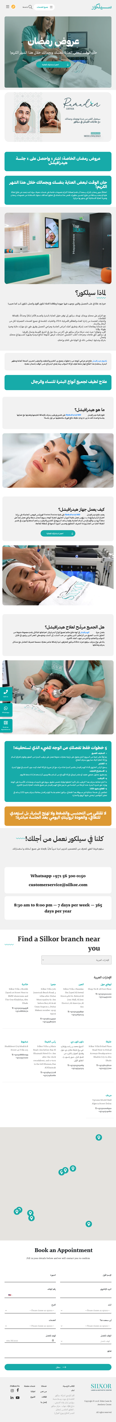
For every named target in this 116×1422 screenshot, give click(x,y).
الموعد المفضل (51, 1335)
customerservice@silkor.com (58, 885)
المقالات (44, 1396)
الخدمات (52, 1320)
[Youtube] (18, 1397)
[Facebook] (18, 1390)
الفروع (32, 1396)
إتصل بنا (44, 1402)
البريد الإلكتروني (105, 1288)
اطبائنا (33, 1391)
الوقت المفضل (106, 1335)
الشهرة (53, 1274)
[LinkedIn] (11, 1398)
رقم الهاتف (51, 1288)
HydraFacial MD (73, 414)
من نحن (43, 1391)
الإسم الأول (107, 1274)
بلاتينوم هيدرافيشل (99, 360)
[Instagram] (12, 1390)
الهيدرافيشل (84, 632)
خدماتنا (44, 1386)
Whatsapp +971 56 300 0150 (58, 876)
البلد (109, 1304)
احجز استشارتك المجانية (50, 64)
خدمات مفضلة (29, 1386)
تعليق (109, 1350)
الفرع (53, 1304)
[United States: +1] (8, 1295)
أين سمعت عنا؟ (105, 1320)
